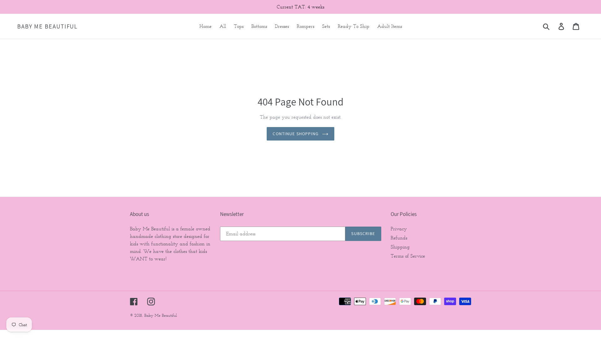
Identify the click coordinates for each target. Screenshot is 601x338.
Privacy (399, 229)
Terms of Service (408, 256)
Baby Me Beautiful (47, 26)
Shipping (400, 247)
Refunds (399, 238)
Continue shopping (296, 133)
